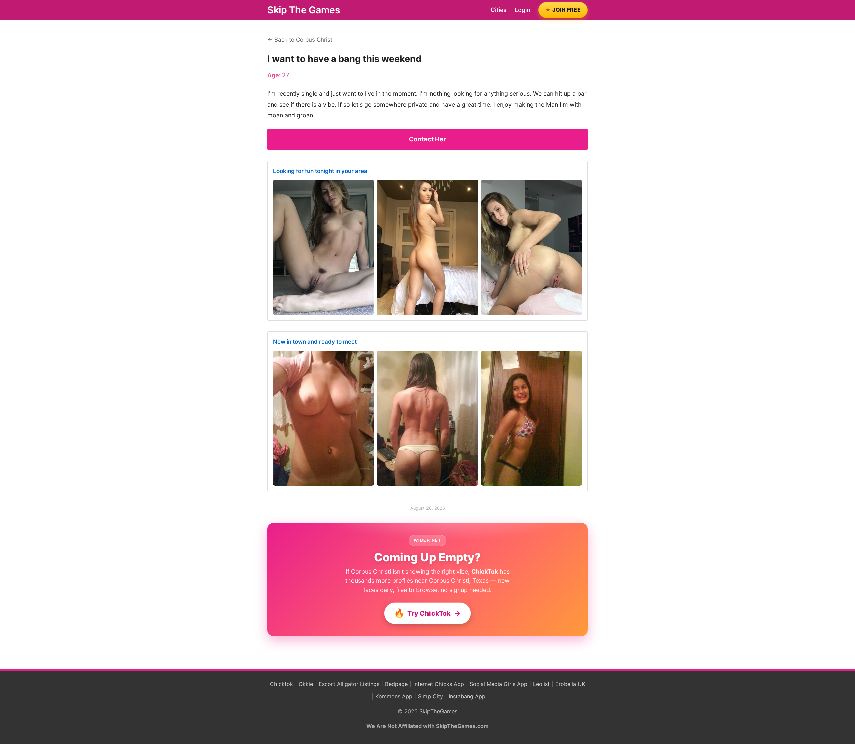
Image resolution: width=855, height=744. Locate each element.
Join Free (566, 9)
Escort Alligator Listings (349, 684)
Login (522, 9)
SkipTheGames (438, 711)
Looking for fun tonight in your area (320, 171)
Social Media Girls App (498, 684)
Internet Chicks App (438, 684)
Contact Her (427, 139)
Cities (499, 9)
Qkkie (306, 684)
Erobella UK (570, 684)
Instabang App (467, 696)
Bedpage (396, 684)
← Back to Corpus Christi (300, 39)
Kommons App (393, 696)
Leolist (541, 684)
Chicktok (281, 684)
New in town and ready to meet (315, 341)
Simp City (430, 696)
